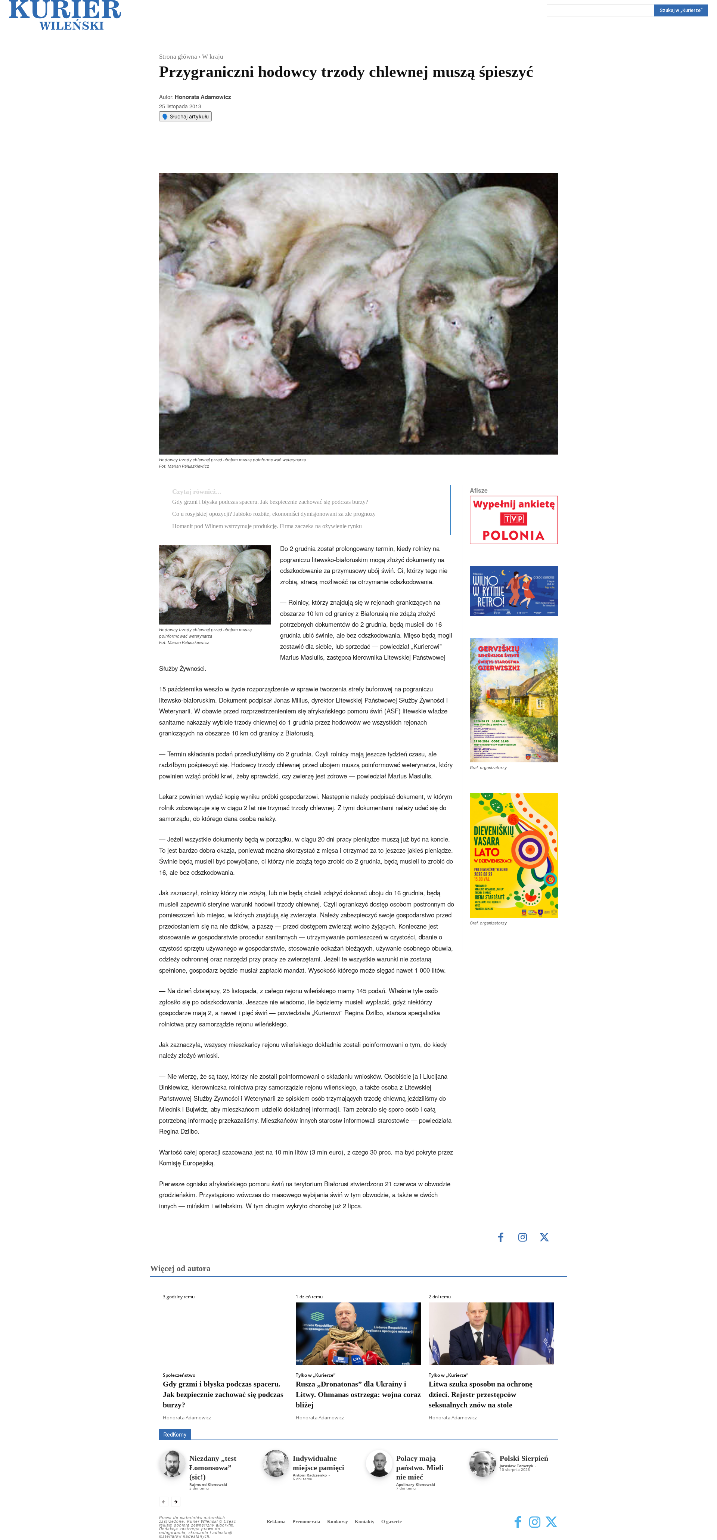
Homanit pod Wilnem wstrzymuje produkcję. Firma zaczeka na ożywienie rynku (267, 526)
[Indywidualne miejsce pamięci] (276, 1463)
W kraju (212, 56)
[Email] (271, 154)
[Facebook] (219, 154)
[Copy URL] (288, 154)
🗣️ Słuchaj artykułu (185, 116)
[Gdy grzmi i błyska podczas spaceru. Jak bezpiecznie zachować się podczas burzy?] (225, 1333)
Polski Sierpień (524, 1458)
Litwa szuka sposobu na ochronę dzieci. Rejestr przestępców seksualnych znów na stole (481, 1394)
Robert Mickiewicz (491, 1423)
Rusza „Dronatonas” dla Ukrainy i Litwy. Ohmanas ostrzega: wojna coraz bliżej (358, 1394)
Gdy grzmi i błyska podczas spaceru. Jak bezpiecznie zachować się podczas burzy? (270, 502)
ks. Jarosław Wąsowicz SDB (427, 1418)
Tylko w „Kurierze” (315, 1375)
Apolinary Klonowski (415, 1484)
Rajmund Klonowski (208, 1484)
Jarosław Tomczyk (516, 1465)
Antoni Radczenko (310, 1475)
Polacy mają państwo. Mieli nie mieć (420, 1467)
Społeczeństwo (179, 1375)
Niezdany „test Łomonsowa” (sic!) (212, 1467)
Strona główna (178, 56)
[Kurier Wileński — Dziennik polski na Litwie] (65, 15)
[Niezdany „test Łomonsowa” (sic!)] (172, 1463)
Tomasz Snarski (540, 1423)
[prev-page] (163, 1501)
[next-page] (175, 1501)
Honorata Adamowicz (203, 97)
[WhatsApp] (254, 154)
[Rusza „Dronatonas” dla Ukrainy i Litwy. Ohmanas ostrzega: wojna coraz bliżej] (358, 1333)
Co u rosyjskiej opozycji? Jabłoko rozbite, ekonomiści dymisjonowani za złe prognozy (274, 514)
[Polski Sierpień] (482, 1463)
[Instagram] (523, 1238)
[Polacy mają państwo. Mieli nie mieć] (379, 1463)
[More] (306, 154)
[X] (237, 154)
